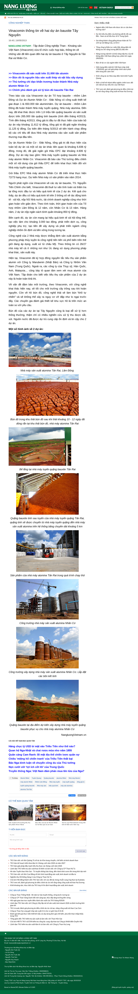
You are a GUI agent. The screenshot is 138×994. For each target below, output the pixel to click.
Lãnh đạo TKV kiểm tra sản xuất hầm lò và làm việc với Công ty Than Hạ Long (40, 924)
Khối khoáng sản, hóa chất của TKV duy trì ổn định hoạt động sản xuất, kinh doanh (41, 885)
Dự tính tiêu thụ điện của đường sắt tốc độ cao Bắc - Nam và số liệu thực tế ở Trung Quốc (113, 35)
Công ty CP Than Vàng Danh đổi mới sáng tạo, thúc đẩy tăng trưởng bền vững (40, 898)
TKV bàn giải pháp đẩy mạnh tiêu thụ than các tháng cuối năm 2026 (36, 866)
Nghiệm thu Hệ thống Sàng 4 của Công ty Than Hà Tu (31, 877)
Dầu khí (42, 13)
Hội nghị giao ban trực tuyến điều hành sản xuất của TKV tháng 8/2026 (37, 900)
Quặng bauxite (49, 778)
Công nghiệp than (52, 13)
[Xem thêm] (83, 890)
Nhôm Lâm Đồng (41, 782)
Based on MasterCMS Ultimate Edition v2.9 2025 (19, 987)
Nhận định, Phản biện (25, 13)
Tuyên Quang (36, 778)
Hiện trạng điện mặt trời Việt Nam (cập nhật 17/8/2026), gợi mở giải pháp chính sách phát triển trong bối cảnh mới (113, 69)
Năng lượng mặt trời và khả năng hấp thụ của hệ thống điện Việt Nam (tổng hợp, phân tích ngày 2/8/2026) (114, 56)
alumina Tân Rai (26, 789)
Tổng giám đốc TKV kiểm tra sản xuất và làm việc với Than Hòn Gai (36, 919)
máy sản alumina (66, 785)
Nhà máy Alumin (74, 778)
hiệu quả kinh (53, 785)
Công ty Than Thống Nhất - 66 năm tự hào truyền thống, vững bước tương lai (39, 895)
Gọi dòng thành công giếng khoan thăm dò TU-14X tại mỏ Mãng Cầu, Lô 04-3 (114, 42)
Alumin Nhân (24, 778)
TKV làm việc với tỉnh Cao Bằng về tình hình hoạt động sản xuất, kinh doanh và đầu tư (43, 874)
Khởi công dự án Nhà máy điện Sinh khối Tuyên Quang (114, 77)
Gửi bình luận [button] (81, 851)
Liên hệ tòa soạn (83, 7)
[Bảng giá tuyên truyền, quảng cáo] (123, 987)
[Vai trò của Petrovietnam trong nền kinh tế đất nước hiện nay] (74, 812)
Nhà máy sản (41, 785)
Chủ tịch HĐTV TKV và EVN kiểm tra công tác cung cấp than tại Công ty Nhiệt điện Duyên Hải (46, 921)
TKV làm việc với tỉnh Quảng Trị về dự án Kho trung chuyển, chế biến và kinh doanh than (44, 860)
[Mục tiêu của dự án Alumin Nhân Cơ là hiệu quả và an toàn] (47, 812)
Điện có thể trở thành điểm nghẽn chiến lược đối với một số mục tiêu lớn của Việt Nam (114, 84)
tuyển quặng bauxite (27, 785)
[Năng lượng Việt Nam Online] (20, 7)
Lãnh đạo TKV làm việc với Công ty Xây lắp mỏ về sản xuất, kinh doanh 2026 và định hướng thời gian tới (47, 904)
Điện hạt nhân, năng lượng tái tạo (71, 13)
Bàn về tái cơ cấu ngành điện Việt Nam (111, 63)
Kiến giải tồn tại (12, 13)
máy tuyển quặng (68, 782)
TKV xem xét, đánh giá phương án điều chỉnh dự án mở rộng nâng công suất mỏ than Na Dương (47, 882)
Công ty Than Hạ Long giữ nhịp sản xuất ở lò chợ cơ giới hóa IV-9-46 (36, 911)
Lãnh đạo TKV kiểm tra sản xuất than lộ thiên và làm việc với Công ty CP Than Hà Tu (42, 869)
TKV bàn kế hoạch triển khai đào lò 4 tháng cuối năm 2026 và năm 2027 (37, 863)
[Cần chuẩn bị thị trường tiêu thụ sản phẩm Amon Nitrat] (21, 812)
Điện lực (36, 13)
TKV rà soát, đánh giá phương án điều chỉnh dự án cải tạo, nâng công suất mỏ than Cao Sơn (45, 908)
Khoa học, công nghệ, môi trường (95, 13)
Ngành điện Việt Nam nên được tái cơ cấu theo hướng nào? (114, 28)
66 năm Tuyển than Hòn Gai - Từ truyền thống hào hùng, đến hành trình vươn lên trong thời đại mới (48, 871)
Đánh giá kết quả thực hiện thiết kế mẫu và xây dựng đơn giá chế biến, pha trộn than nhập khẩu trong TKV (46, 915)
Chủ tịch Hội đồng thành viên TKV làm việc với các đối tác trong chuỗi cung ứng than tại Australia (47, 880)
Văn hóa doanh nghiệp (115, 13)
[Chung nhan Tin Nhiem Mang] (123, 957)
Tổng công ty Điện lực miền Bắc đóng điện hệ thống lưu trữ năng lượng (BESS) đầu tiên (113, 48)
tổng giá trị (80, 782)
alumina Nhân (61, 778)
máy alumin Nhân (26, 782)
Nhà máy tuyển (54, 782)
